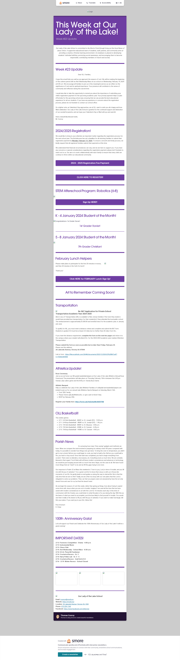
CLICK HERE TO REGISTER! (90, 177)
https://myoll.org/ (68, 602)
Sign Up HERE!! (90, 202)
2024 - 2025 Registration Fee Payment (90, 163)
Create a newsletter (70, 654)
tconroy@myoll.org (66, 599)
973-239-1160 (66, 606)
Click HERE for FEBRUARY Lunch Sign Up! (90, 279)
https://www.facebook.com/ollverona (76, 609)
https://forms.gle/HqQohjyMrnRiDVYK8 (89, 402)
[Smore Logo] (65, 3)
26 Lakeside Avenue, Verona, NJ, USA (76, 604)
